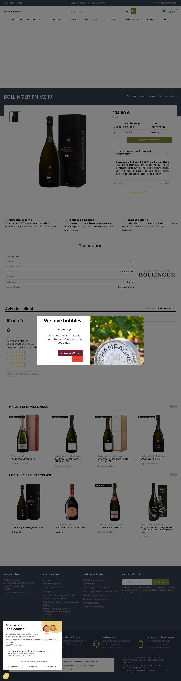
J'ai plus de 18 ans (70, 353)
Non (77, 359)
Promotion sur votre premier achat (21, 646)
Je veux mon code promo (21, 672)
